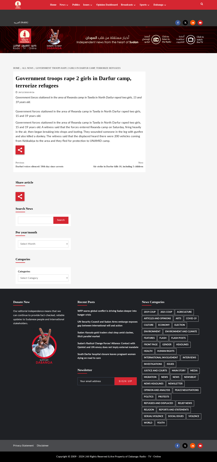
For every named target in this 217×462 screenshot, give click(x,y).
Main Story (179, 371)
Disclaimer (43, 445)
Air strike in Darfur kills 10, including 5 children (118, 164)
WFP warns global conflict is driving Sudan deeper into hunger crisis (107, 313)
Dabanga (158, 4)
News (62, 4)
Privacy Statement (23, 445)
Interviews (189, 358)
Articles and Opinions (157, 318)
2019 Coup (150, 312)
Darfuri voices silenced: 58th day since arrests (39, 164)
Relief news (185, 403)
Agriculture (184, 312)
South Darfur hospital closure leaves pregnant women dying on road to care (107, 356)
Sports (143, 4)
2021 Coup (166, 312)
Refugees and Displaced (158, 403)
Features (149, 338)
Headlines (182, 345)
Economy (164, 325)
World (148, 423)
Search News (24, 208)
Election (179, 325)
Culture (148, 325)
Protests (163, 397)
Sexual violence (153, 416)
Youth (161, 423)
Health (148, 351)
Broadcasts (127, 4)
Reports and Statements (174, 410)
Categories (24, 271)
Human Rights (165, 351)
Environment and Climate (181, 332)
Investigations (153, 364)
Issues (86, 4)
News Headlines (153, 384)
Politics (76, 4)
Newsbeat (190, 377)
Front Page (151, 345)
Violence (193, 416)
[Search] (202, 4)
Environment (152, 332)
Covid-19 (191, 318)
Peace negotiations (187, 390)
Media (194, 371)
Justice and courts (155, 371)
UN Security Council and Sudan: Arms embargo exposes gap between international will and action (108, 324)
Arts (178, 318)
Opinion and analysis (157, 390)
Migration (150, 377)
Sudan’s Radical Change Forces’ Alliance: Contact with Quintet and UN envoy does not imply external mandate (108, 345)
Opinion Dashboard (107, 4)
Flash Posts (178, 338)
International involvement (161, 358)
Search (61, 220)
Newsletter (175, 384)
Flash (162, 338)
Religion (149, 410)
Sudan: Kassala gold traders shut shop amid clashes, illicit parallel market (106, 334)
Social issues (176, 416)
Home (53, 4)
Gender (166, 345)
